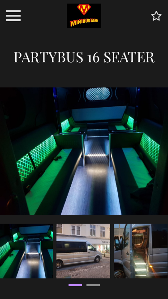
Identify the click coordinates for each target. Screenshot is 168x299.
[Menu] (13, 15)
